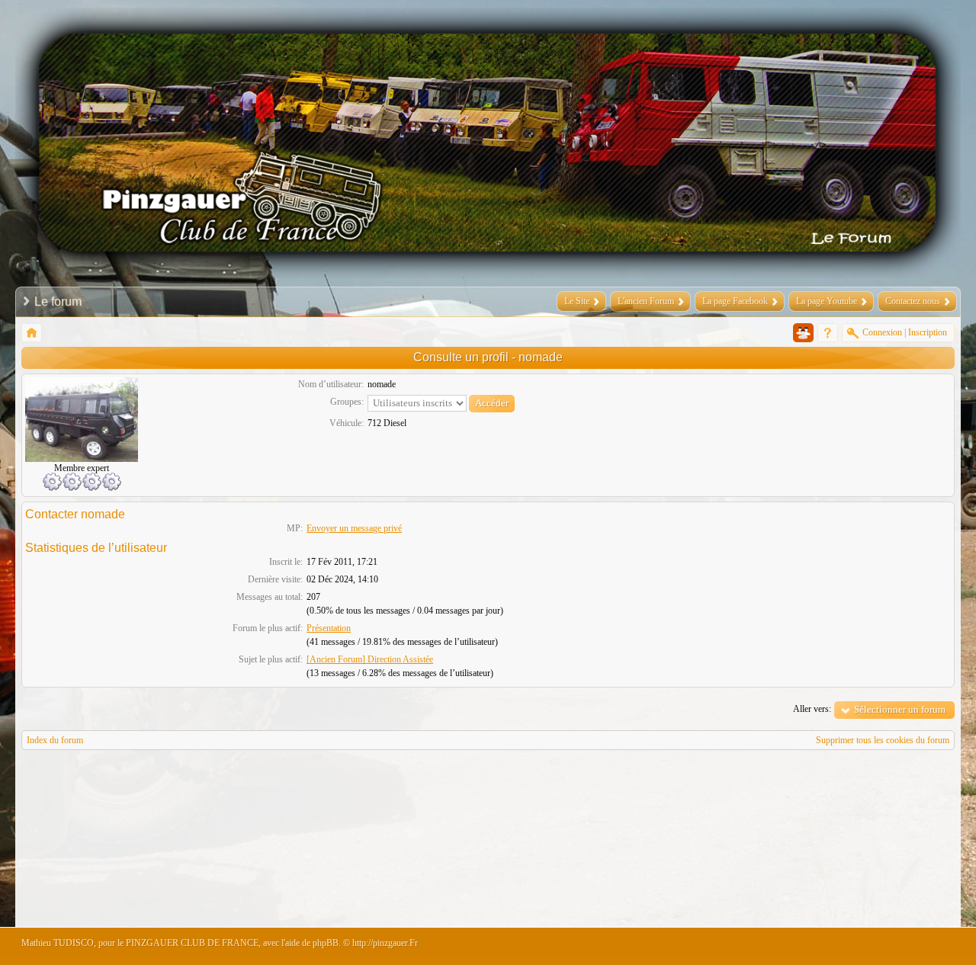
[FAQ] (827, 332)
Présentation (329, 628)
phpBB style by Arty (886, 946)
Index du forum (55, 740)
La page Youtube (826, 301)
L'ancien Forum (646, 301)
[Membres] (803, 332)
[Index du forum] (31, 332)
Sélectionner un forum (900, 709)
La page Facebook (735, 301)
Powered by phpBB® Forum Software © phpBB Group (932, 946)
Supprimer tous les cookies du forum (882, 740)
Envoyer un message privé (354, 528)
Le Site (576, 301)
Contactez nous (912, 301)
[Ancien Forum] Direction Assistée (370, 659)
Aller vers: (812, 709)
